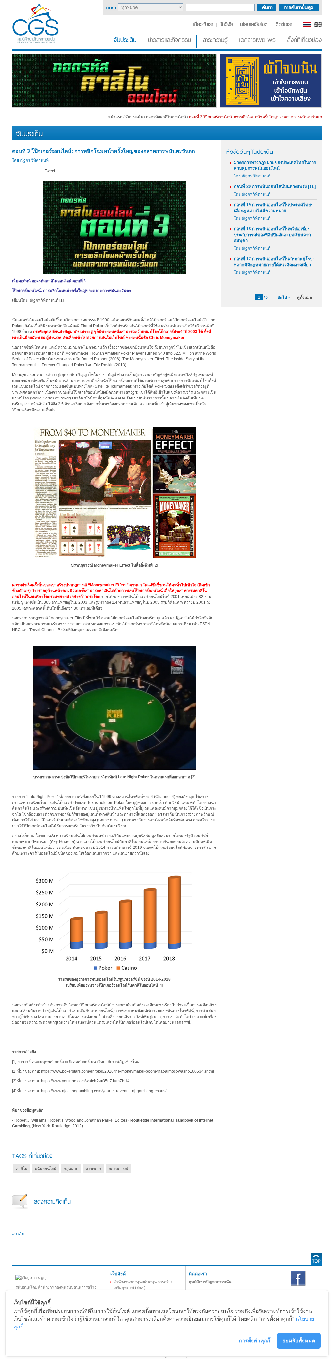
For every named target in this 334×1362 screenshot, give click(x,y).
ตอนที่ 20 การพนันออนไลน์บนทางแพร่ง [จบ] (275, 186)
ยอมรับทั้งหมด (298, 1340)
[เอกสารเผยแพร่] (257, 47)
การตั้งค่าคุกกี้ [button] (254, 1340)
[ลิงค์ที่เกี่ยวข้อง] (302, 47)
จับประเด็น (134, 117)
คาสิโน (21, 1168)
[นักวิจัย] (226, 25)
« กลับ (18, 1233)
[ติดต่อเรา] (283, 25)
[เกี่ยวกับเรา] (204, 25)
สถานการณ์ (118, 1168)
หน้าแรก (115, 117)
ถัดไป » (284, 297)
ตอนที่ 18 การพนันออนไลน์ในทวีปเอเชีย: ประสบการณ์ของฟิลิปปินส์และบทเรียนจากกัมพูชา (272, 234)
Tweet (50, 171)
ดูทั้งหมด (304, 297)
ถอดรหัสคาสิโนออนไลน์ (166, 117)
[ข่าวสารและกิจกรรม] (170, 47)
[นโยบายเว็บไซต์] (254, 25)
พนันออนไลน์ (45, 1168)
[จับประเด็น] (126, 47)
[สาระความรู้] (215, 47)
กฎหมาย (71, 1168)
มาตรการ (93, 1168)
